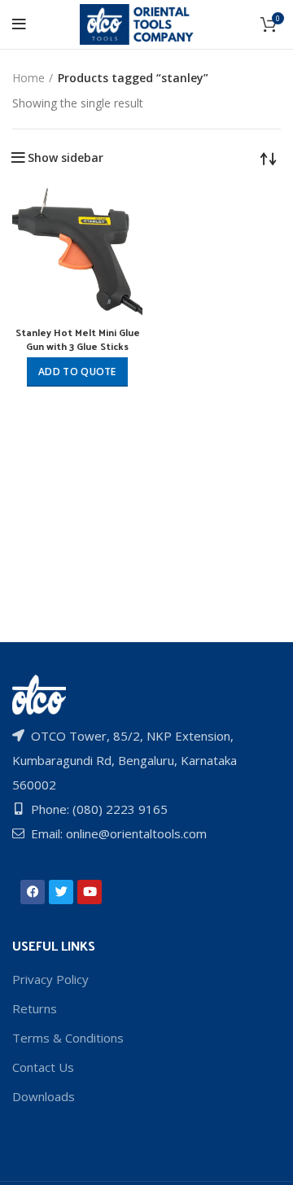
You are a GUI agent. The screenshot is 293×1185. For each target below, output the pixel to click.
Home (28, 77)
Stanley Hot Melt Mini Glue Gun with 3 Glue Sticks (77, 339)
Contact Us (43, 1067)
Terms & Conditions (68, 1038)
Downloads (43, 1096)
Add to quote (77, 371)
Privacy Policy (50, 979)
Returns (34, 1008)
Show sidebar (65, 158)
